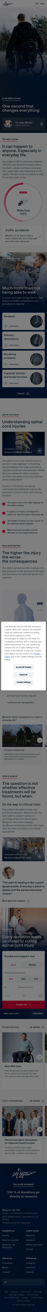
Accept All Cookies (23, 667)
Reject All (23, 675)
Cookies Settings (23, 682)
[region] (23, 656)
